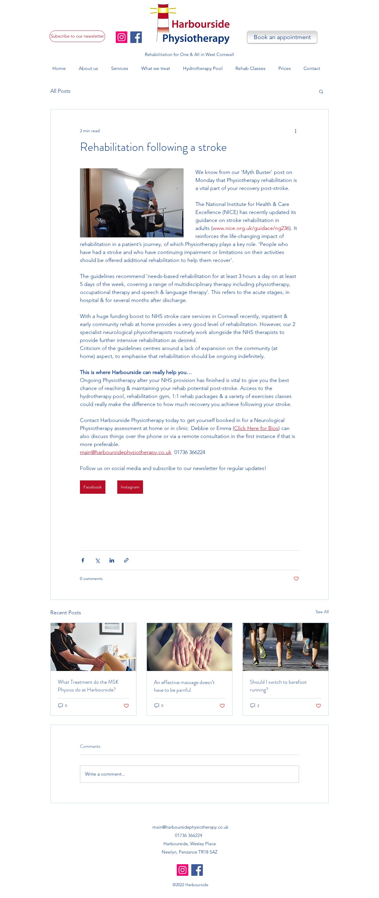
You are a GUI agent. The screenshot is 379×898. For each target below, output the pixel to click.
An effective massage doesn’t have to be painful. (184, 686)
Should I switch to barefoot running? (278, 686)
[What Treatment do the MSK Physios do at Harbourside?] (93, 647)
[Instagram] (121, 37)
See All (322, 611)
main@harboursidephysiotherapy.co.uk (190, 827)
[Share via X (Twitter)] (97, 560)
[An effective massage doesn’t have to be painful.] (189, 647)
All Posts (60, 91)
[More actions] (295, 130)
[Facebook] (136, 37)
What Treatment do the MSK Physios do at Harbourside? (88, 686)
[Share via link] (126, 560)
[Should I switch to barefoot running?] (285, 647)
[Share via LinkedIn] (112, 560)
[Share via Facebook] (83, 560)
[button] (77, 36)
